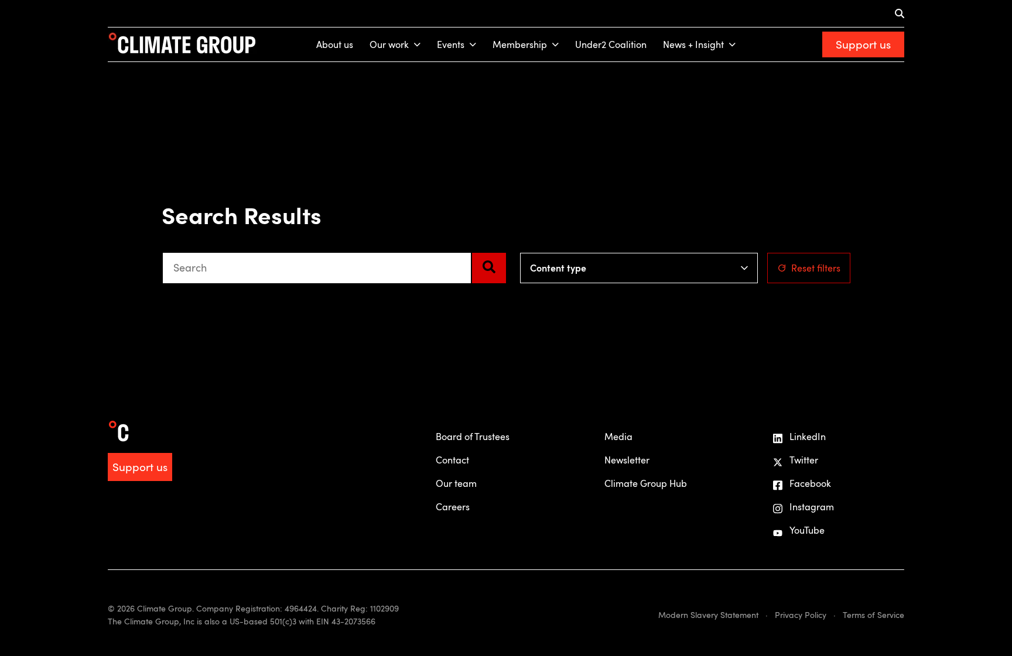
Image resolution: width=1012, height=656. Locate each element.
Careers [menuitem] (453, 506)
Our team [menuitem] (456, 483)
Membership (520, 44)
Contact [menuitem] (452, 460)
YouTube (807, 530)
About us (334, 44)
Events (450, 44)
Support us (863, 44)
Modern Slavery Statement (708, 614)
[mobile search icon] (899, 13)
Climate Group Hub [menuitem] (645, 483)
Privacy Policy (800, 614)
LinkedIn (807, 436)
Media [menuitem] (618, 436)
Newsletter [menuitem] (626, 460)
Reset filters (815, 268)
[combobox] (317, 268)
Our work (389, 44)
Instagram (811, 506)
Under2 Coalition (611, 44)
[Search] (489, 268)
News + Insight (693, 44)
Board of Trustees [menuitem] (473, 436)
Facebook (810, 483)
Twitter (803, 460)
